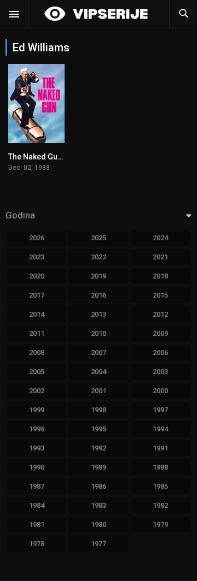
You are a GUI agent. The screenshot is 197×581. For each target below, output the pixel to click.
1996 (36, 429)
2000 (160, 391)
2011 (36, 333)
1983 (98, 505)
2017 (36, 295)
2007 (98, 352)
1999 (36, 410)
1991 (160, 448)
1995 (98, 429)
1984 (36, 505)
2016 (98, 295)
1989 (98, 467)
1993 (36, 448)
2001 (98, 391)
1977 (98, 544)
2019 (98, 276)
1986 (98, 486)
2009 (160, 333)
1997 (160, 410)
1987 (36, 486)
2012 (160, 314)
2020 (36, 276)
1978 (36, 544)
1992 (98, 448)
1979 (160, 524)
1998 (98, 410)
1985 (160, 486)
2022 (98, 257)
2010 (98, 333)
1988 (160, 467)
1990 (36, 467)
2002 (36, 391)
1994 (160, 429)
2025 (98, 238)
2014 (36, 314)
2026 (36, 238)
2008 (36, 352)
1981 (36, 524)
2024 (160, 238)
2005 (36, 371)
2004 (98, 371)
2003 (160, 371)
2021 (160, 257)
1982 (160, 505)
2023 (36, 257)
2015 (160, 295)
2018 (160, 276)
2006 (160, 352)
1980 (98, 524)
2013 (98, 314)
